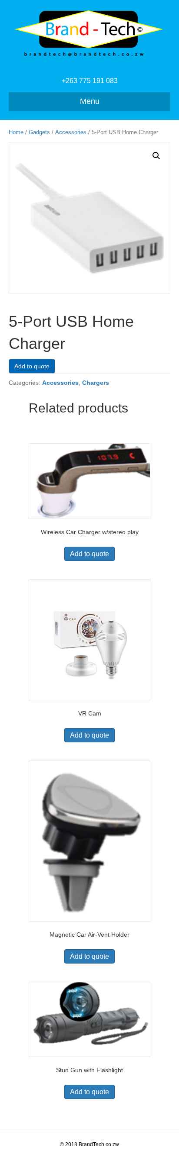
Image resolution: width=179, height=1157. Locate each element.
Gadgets (39, 132)
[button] (156, 156)
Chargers (95, 382)
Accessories (70, 132)
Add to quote (32, 366)
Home (16, 132)
